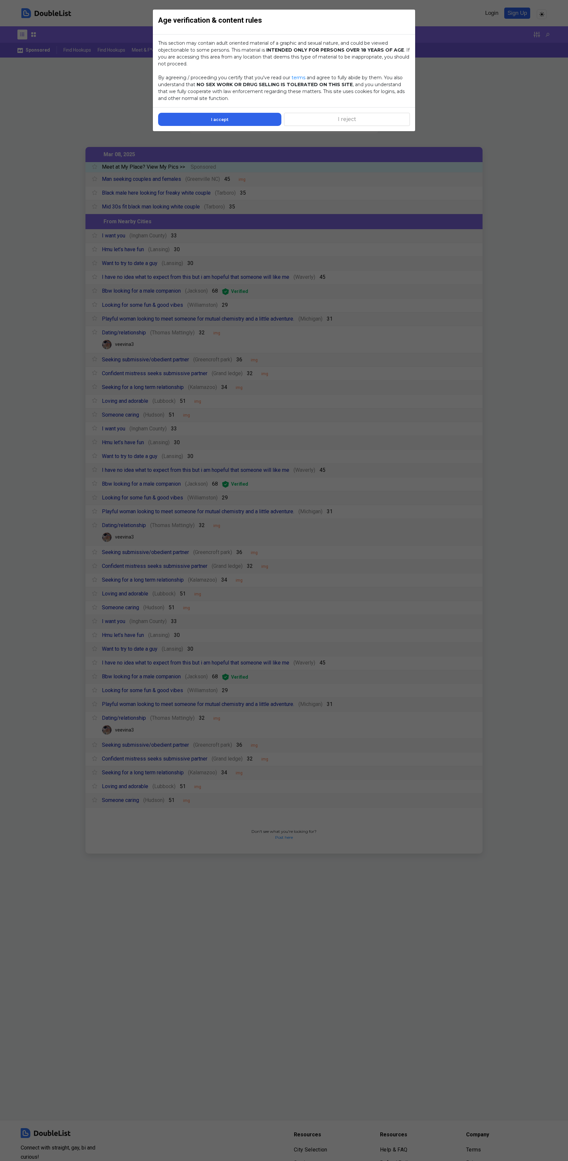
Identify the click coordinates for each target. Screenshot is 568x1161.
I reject (347, 119)
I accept (219, 119)
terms (298, 78)
